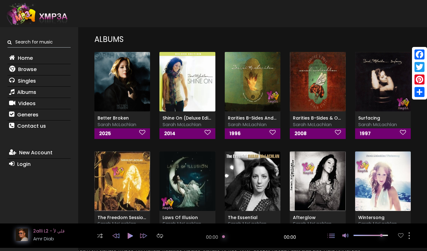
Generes (27, 114)
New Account (35, 152)
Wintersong (371, 217)
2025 (105, 133)
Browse (27, 69)
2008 (300, 133)
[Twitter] (419, 67)
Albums (26, 92)
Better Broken (113, 118)
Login (23, 164)
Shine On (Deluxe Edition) (191, 118)
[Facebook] (419, 54)
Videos (26, 103)
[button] (100, 235)
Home (25, 58)
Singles (26, 81)
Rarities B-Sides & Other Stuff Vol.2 (332, 118)
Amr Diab (43, 238)
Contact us (31, 126)
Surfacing (369, 118)
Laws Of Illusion (180, 217)
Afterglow (304, 217)
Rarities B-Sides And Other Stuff (264, 118)
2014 (169, 133)
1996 (235, 133)
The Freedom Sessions (123, 217)
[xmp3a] (36, 14)
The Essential (243, 217)
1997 (365, 133)
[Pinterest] (419, 79)
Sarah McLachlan (117, 124)
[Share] (419, 92)
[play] (400, 235)
